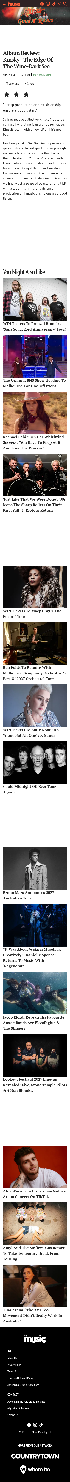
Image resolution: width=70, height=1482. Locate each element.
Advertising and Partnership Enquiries (26, 1401)
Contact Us (12, 1414)
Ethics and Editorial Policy (20, 1378)
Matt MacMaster (42, 75)
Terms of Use (13, 1371)
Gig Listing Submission (18, 1408)
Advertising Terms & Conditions (23, 1384)
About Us (12, 1357)
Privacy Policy (14, 1364)
